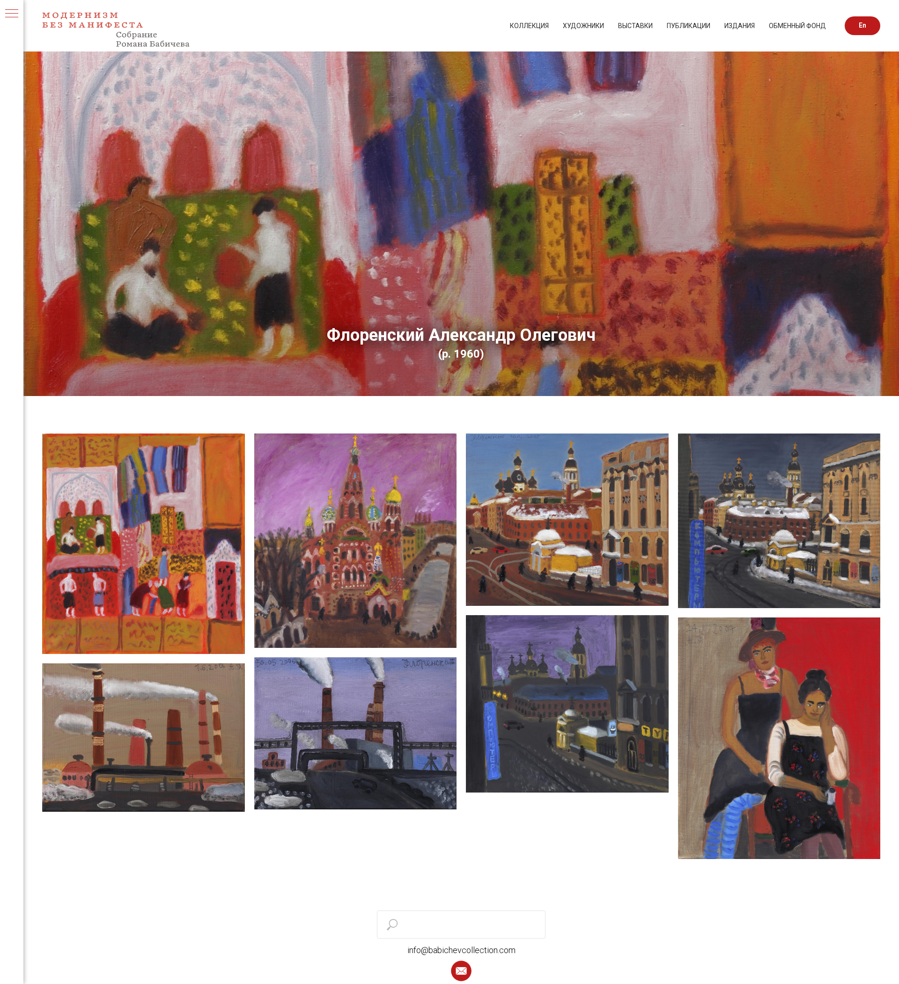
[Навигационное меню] (11, 14)
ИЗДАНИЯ (739, 25)
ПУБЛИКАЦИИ (688, 25)
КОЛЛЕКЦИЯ (529, 25)
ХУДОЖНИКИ (583, 25)
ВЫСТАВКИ (635, 25)
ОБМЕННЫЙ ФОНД (797, 25)
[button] (461, 971)
